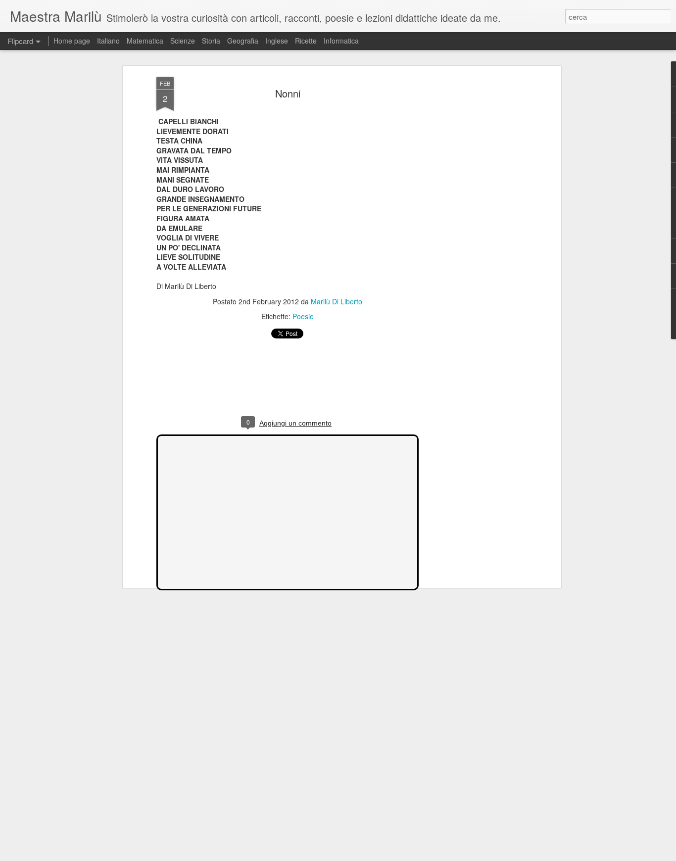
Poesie (303, 316)
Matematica (145, 41)
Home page (71, 41)
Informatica (341, 41)
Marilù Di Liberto (336, 301)
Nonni (287, 93)
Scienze (182, 41)
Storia (211, 41)
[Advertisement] (473, 233)
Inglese (276, 41)
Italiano (108, 41)
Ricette (306, 41)
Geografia (242, 41)
